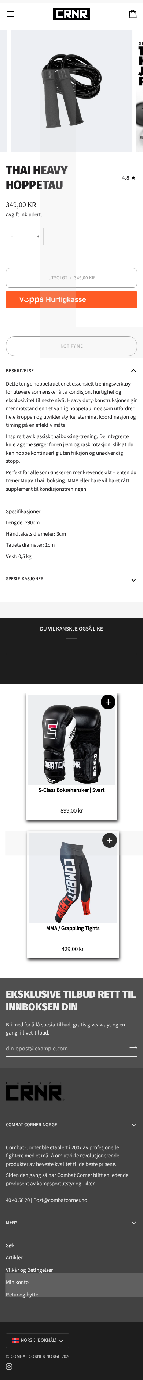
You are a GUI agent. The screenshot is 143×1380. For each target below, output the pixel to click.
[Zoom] (24, 138)
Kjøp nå (71, 326)
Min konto (17, 1282)
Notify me (71, 346)
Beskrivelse (20, 371)
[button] (108, 702)
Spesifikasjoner (25, 578)
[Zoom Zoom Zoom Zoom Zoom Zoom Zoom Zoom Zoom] (71, 91)
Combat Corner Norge (35, 1356)
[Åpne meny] (17, 14)
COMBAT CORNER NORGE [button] (31, 1124)
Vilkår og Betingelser (29, 1270)
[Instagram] (9, 1366)
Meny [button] (11, 1222)
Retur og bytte (22, 1295)
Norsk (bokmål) (38, 1340)
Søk (10, 1245)
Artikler (14, 1258)
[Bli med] (131, 1048)
